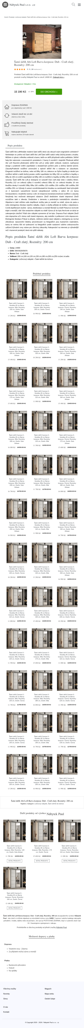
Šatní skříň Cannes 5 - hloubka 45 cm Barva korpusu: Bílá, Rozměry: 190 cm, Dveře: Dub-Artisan (17, 483)
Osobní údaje (50, 999)
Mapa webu (49, 994)
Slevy (5, 999)
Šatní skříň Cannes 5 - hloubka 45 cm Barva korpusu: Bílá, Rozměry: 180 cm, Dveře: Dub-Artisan (17, 439)
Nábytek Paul (32, 77)
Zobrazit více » (58, 77)
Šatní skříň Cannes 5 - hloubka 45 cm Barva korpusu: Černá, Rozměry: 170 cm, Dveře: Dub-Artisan (67, 439)
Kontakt (6, 1012)
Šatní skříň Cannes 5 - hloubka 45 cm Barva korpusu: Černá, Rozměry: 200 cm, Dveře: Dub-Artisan (67, 571)
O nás (5, 1007)
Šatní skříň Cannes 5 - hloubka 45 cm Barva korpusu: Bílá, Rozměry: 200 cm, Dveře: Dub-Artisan (17, 527)
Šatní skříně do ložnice (56, 804)
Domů (6, 17)
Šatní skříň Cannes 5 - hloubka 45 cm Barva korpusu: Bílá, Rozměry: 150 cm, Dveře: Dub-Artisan (17, 307)
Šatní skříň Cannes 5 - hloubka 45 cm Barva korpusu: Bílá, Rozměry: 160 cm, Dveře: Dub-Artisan (17, 351)
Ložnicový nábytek (20, 17)
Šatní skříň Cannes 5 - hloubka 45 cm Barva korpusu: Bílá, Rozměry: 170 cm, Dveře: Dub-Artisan (17, 395)
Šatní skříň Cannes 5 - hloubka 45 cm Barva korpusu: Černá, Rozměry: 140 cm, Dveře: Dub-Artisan (67, 307)
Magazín (48, 989)
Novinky (6, 994)
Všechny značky (9, 989)
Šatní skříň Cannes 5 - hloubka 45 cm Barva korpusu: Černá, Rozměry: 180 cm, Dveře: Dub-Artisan (67, 483)
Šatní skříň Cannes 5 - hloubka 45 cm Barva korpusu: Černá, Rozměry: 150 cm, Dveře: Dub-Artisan (67, 351)
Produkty (11, 17)
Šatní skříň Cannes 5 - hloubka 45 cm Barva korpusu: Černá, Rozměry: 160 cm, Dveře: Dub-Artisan (67, 395)
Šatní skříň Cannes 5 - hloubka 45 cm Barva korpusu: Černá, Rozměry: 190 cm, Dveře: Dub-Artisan (67, 527)
